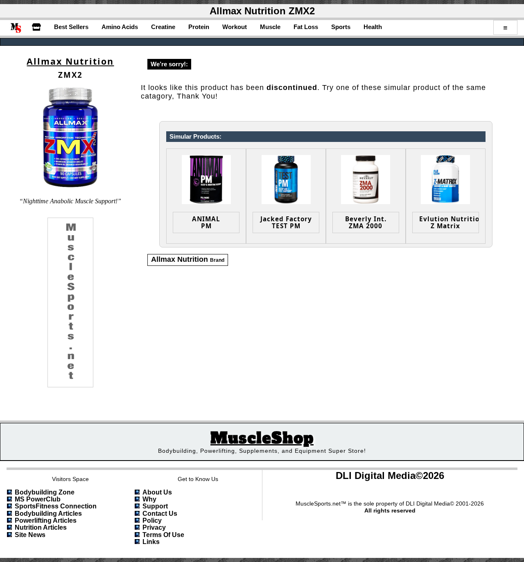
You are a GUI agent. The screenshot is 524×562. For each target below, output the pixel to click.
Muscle (270, 26)
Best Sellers (71, 26)
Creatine (163, 26)
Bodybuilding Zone (45, 492)
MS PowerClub (38, 499)
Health (373, 26)
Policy (152, 520)
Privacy (154, 527)
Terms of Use (163, 534)
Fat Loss (306, 26)
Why (149, 499)
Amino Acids (120, 26)
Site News (30, 534)
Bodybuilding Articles (48, 513)
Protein (198, 26)
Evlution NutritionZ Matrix (449, 222)
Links (151, 541)
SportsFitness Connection (56, 506)
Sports (340, 26)
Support (155, 506)
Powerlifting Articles (46, 520)
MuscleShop (262, 438)
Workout (234, 26)
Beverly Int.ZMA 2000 (365, 222)
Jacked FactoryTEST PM (286, 222)
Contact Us (159, 513)
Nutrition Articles (41, 527)
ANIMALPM (206, 222)
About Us (157, 492)
